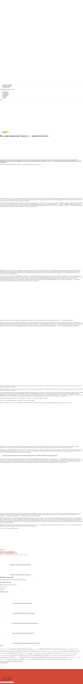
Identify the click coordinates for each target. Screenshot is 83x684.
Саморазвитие (6, 94)
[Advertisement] (41, 149)
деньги (24, 653)
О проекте (18, 662)
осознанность (40, 655)
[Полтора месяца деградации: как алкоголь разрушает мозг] (8, 623)
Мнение (4, 97)
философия (61, 659)
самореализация (59, 657)
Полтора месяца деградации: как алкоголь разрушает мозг (25, 623)
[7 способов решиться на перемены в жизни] (8, 603)
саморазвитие (43, 657)
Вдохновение (6, 92)
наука (27, 655)
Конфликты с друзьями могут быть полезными (20, 564)
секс (75, 657)
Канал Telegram (6, 667)
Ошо (67, 648)
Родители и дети (40, 651)
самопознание (28, 657)
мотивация (4, 655)
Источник (2, 549)
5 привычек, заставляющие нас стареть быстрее (20, 574)
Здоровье (15, 649)
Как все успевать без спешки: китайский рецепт (23, 633)
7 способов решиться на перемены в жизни (22, 603)
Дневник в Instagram (7, 666)
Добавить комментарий (6, 139)
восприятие (10, 554)
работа (72, 655)
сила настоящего (15, 659)
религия (16, 657)
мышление (16, 655)
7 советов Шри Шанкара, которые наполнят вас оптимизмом (26, 643)
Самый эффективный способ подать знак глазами (24, 613)
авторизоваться (23, 579)
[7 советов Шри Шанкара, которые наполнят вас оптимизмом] (8, 643)
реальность (7, 657)
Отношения (58, 649)
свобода (70, 657)
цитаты (69, 659)
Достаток (5, 96)
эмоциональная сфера (23, 554)
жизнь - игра (41, 653)
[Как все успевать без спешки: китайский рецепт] (8, 633)
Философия (5, 95)
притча (64, 655)
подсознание (54, 655)
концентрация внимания (72, 653)
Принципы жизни (9, 651)
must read (3, 648)
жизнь (32, 653)
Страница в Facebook (7, 665)
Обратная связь (11, 662)
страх (26, 659)
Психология (5, 91)
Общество (15, 554)
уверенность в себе (46, 659)
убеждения (33, 659)
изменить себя (54, 653)
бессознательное (56, 651)
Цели (48, 651)
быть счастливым (4, 554)
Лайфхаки (26, 649)
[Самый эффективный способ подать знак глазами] (8, 613)
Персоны (73, 649)
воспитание (3, 653)
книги (63, 653)
